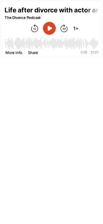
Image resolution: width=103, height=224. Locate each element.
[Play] (49, 28)
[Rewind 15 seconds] (35, 28)
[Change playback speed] (76, 28)
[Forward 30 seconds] (64, 28)
